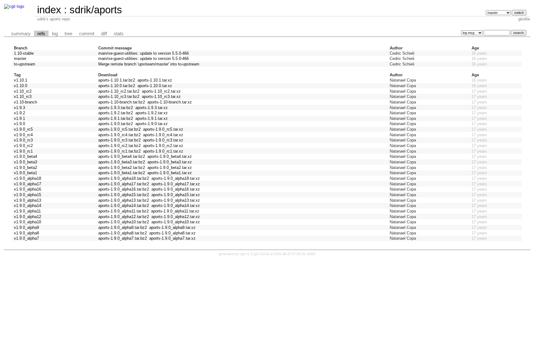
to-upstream (24, 64)
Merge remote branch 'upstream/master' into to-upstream (148, 64)
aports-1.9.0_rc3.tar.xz (163, 140)
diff (104, 33)
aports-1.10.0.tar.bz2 (116, 85)
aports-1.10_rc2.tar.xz (161, 91)
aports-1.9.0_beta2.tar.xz (169, 167)
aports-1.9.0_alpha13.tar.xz (175, 200)
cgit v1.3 (245, 254)
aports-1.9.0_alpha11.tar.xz (175, 211)
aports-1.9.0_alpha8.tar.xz (172, 233)
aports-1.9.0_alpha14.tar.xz (175, 205)
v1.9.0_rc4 (23, 135)
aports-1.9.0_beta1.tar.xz (169, 172)
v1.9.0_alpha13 (27, 200)
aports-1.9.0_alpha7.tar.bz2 (122, 238)
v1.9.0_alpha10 (27, 222)
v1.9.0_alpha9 (26, 227)
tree (68, 33)
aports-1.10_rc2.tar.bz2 (118, 91)
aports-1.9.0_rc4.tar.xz (163, 135)
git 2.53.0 (261, 254)
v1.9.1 (19, 118)
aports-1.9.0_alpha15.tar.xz (175, 194)
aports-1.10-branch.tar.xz (169, 102)
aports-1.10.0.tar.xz (155, 85)
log (55, 33)
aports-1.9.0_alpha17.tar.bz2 (123, 184)
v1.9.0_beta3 (25, 162)
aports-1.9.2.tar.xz (151, 113)
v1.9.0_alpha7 (26, 238)
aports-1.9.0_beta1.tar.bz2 (121, 172)
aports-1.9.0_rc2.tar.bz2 (119, 145)
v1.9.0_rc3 (23, 140)
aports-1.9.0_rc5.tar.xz (163, 129)
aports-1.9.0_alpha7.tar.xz (172, 238)
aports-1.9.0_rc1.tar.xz (163, 151)
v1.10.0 (20, 85)
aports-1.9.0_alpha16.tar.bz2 (123, 189)
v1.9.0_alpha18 (27, 178)
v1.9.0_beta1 (25, 172)
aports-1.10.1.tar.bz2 (116, 80)
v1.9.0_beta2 (25, 167)
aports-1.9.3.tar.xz (151, 107)
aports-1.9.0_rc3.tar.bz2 (119, 140)
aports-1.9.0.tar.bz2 (115, 123)
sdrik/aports (96, 9)
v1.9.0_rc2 (23, 145)
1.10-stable (24, 53)
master (20, 58)
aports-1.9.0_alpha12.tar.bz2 (123, 216)
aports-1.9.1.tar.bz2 (115, 118)
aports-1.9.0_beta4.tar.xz (169, 156)
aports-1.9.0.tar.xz (151, 123)
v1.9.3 (19, 107)
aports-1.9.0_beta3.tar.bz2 (121, 162)
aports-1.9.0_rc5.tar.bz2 (119, 129)
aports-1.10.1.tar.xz (155, 80)
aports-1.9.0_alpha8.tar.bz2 (122, 233)
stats (119, 33)
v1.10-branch (25, 102)
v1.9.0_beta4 (25, 156)
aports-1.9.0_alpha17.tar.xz (175, 184)
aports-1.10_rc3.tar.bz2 (118, 96)
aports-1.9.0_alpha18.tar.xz (175, 178)
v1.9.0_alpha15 (27, 194)
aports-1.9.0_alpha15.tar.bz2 (123, 194)
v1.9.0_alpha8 (26, 233)
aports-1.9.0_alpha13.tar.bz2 (123, 200)
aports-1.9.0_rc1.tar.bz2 (119, 151)
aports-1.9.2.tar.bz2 (115, 113)
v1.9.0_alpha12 (27, 216)
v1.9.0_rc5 (23, 129)
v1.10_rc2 (23, 91)
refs (41, 33)
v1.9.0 (19, 123)
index (49, 9)
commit (86, 33)
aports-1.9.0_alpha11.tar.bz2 (123, 211)
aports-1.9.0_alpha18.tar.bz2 (123, 178)
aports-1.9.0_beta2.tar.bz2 (121, 167)
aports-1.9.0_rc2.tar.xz (163, 145)
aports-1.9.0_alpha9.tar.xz (172, 227)
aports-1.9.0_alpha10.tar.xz (175, 222)
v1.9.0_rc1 (23, 151)
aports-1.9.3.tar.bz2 (115, 107)
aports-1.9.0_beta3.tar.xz (169, 162)
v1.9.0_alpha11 (27, 211)
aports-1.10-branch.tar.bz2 (121, 102)
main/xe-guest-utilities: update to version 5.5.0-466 (143, 53)
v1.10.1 (20, 80)
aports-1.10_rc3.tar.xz (161, 96)
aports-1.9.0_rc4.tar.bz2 (119, 135)
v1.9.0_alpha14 (27, 205)
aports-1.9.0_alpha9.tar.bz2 (122, 227)
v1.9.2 (19, 113)
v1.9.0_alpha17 (27, 184)
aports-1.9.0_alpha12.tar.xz (175, 216)
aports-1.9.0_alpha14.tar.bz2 (123, 205)
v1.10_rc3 (23, 96)
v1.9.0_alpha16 (27, 189)
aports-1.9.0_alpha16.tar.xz (175, 189)
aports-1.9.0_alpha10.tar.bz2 (123, 222)
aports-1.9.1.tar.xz (151, 118)
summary (21, 33)
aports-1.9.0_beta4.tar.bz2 (121, 156)
